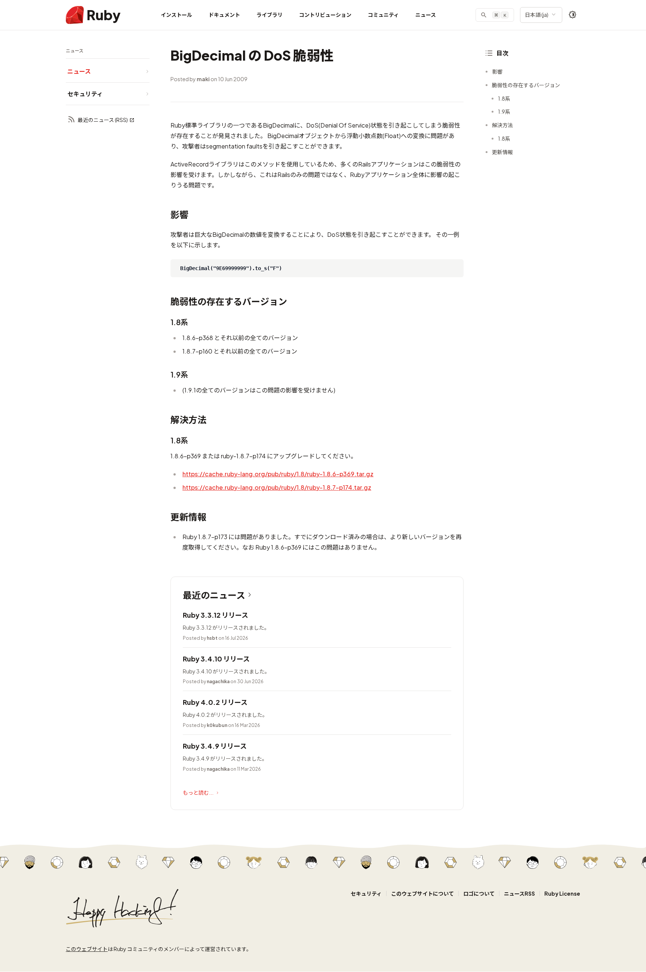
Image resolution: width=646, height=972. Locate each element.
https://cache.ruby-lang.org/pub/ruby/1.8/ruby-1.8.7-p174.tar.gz (276, 487)
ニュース (425, 14)
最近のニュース (214, 594)
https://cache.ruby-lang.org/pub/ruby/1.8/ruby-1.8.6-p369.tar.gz (277, 474)
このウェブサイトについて (422, 893)
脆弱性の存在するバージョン (526, 85)
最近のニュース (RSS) (103, 119)
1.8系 (504, 98)
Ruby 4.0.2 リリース (215, 702)
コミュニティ (383, 14)
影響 (497, 71)
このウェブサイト (87, 948)
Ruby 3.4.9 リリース (215, 746)
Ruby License (562, 893)
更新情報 (502, 152)
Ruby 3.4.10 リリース (216, 658)
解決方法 (502, 125)
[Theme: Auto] (572, 15)
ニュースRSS (519, 893)
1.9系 (504, 111)
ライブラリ (269, 14)
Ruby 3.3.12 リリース (215, 615)
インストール (176, 14)
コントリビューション (325, 14)
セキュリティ (366, 893)
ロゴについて (479, 893)
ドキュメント (224, 14)
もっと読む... (198, 792)
